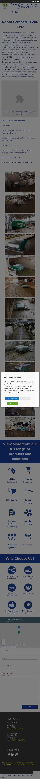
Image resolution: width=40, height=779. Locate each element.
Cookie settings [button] (12, 398)
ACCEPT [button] (12, 403)
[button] (34, 1)
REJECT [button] (25, 398)
